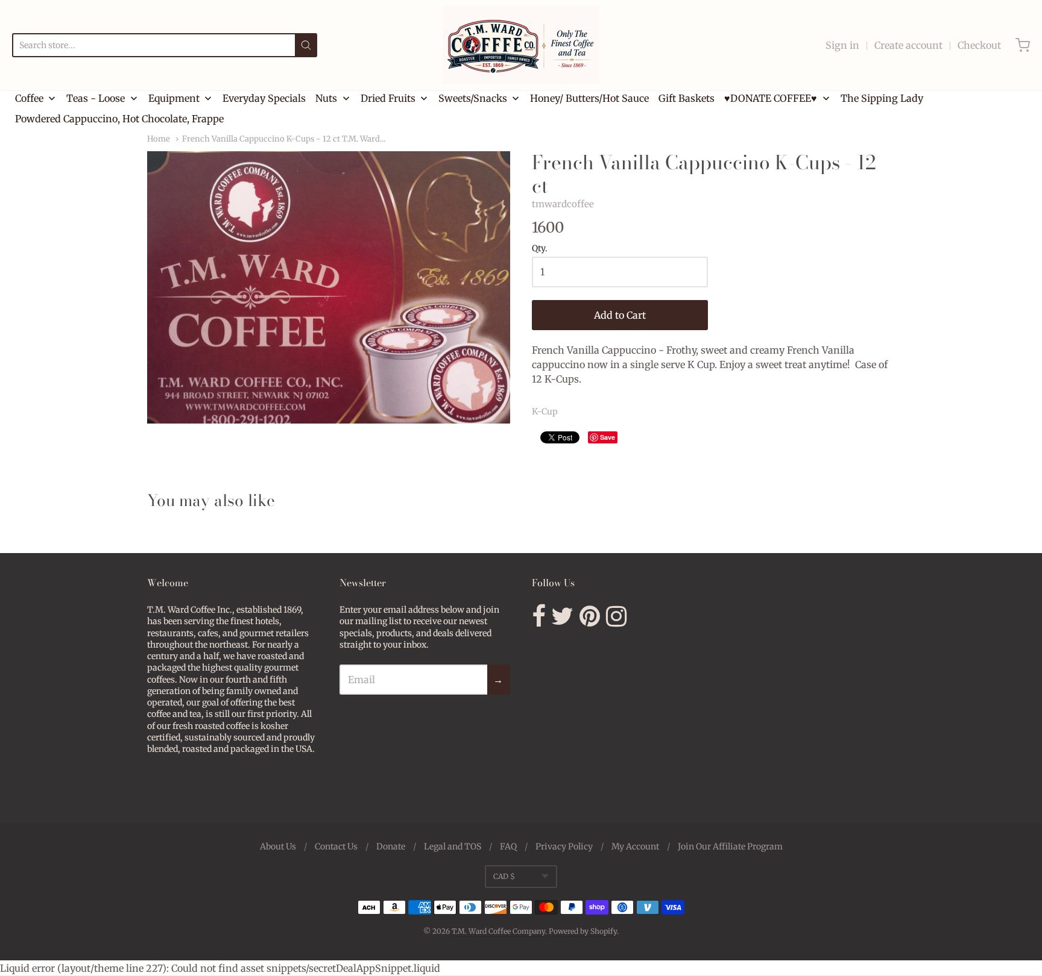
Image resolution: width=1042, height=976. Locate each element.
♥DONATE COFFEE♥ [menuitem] (770, 98)
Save (607, 437)
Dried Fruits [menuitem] (388, 98)
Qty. (540, 249)
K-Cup (545, 411)
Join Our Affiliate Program (730, 846)
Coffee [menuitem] (29, 98)
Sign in (842, 45)
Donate (390, 846)
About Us (278, 846)
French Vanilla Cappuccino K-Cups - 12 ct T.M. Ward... (283, 139)
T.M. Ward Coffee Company (498, 931)
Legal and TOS (452, 846)
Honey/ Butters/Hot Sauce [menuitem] (589, 98)
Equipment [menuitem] (174, 98)
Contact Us (336, 846)
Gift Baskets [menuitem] (686, 98)
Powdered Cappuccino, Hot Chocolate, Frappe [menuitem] (119, 119)
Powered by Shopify (583, 931)
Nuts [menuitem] (326, 98)
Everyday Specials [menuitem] (264, 98)
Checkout (979, 45)
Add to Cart (620, 315)
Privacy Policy (564, 846)
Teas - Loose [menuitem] (95, 98)
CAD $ (504, 876)
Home (158, 139)
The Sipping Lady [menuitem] (882, 98)
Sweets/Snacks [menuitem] (472, 98)
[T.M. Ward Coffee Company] (521, 45)
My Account (635, 846)
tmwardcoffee (563, 204)
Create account (908, 45)
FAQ (508, 846)
